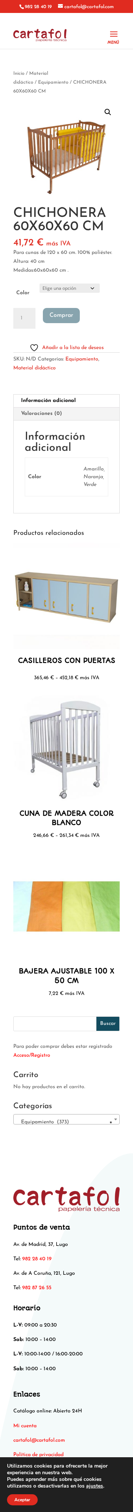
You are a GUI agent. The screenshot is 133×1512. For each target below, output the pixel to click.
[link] (39, 1440)
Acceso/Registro (31, 1055)
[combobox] (66, 1119)
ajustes (94, 1486)
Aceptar (22, 1500)
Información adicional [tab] (48, 400)
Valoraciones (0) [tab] (41, 413)
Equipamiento (53, 82)
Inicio (18, 73)
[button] (108, 112)
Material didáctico (34, 368)
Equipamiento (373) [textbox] (64, 1122)
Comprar (61, 315)
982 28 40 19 (38, 6)
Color (23, 293)
